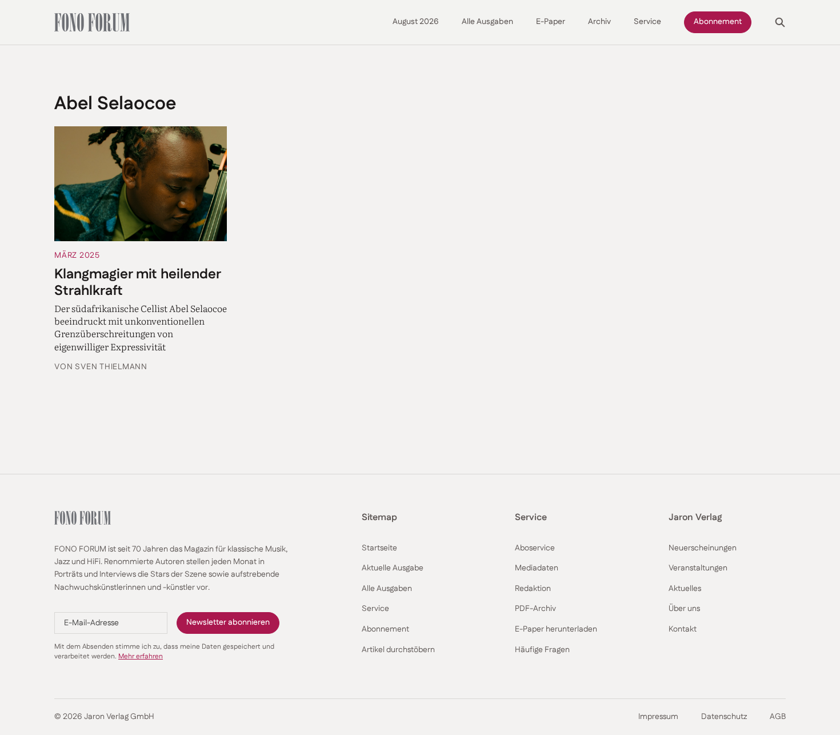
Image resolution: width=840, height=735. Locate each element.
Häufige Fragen (542, 650)
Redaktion (533, 589)
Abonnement (718, 21)
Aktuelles (685, 589)
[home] (92, 22)
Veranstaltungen (698, 568)
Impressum (658, 717)
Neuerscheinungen (703, 548)
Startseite (379, 548)
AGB (778, 717)
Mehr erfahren (140, 656)
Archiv (599, 22)
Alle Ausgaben (487, 22)
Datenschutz (724, 717)
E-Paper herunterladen (556, 629)
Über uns (684, 609)
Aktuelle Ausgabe (392, 568)
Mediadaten (536, 568)
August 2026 (416, 22)
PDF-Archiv (535, 609)
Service (647, 22)
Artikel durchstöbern (398, 650)
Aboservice (535, 548)
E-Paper (550, 22)
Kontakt (683, 629)
